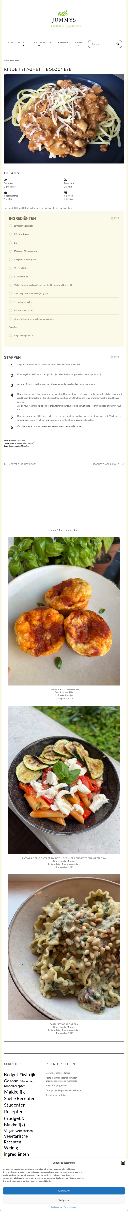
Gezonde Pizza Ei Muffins (58, 1073)
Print (116, 218)
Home (11, 42)
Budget (11, 1074)
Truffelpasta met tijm (56, 1095)
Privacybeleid (70, 1207)
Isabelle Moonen (18, 440)
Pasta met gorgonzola (56, 1085)
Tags (51, 42)
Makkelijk (24, 446)
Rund (31, 443)
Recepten (23, 42)
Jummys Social (79, 44)
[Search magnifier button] (118, 44)
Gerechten (39, 42)
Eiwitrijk (27, 1074)
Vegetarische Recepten (16, 1139)
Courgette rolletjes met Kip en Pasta (63, 1090)
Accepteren (64, 1190)
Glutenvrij (27, 1081)
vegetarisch (24, 1131)
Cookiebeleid (56, 1207)
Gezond (11, 1080)
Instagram (62, 42)
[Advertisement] (64, 499)
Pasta (26, 443)
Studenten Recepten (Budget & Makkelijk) (15, 1114)
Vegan (9, 1130)
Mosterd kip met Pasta (22, 464)
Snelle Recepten (20, 1098)
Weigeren (64, 1199)
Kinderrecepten (14, 446)
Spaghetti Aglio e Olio (105, 464)
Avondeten (19, 443)
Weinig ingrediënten (16, 1151)
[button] (123, 1162)
